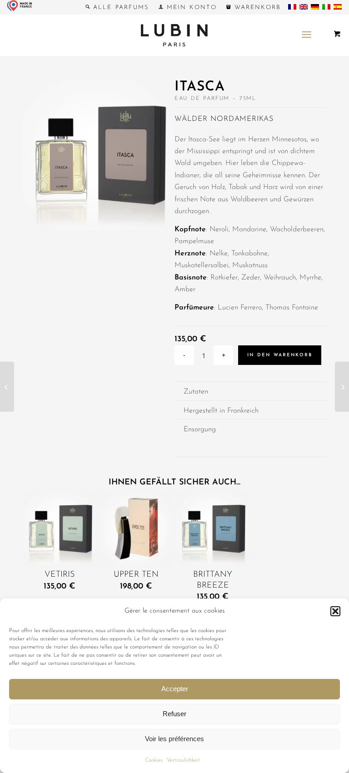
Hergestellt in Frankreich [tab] (221, 410)
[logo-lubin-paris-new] (174, 35)
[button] (335, 611)
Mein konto (190, 7)
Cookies (153, 760)
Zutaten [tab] (196, 391)
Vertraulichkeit (183, 760)
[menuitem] (117, 7)
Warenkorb (255, 7)
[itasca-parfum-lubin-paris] (98, 156)
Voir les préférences (174, 739)
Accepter (174, 689)
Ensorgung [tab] (200, 429)
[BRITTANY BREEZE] (342, 387)
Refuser (174, 714)
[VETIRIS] (7, 387)
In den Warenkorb (279, 355)
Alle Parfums (119, 7)
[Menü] (306, 35)
